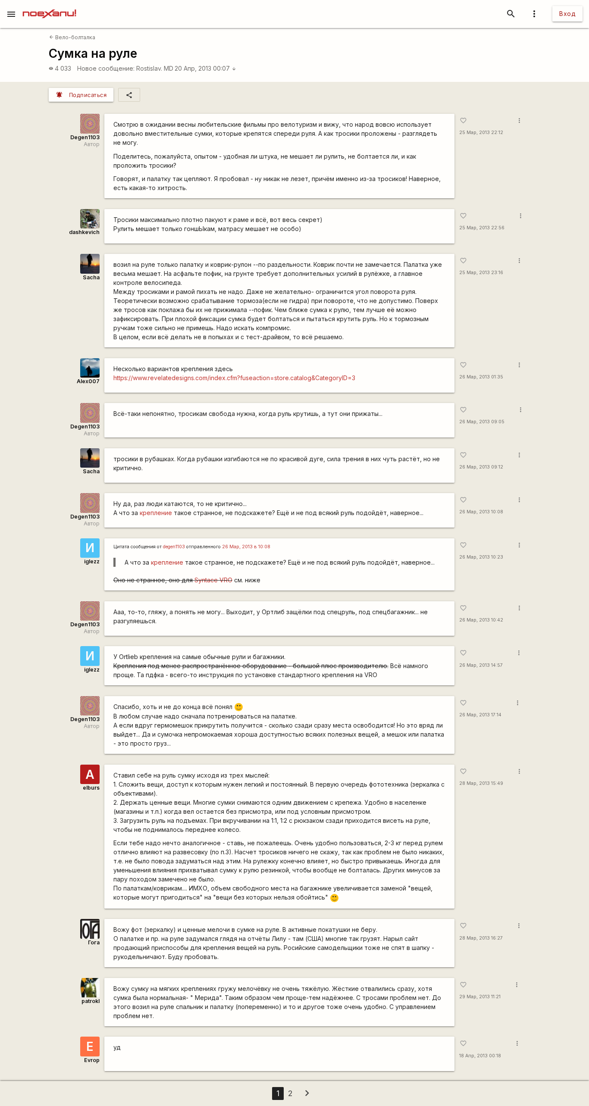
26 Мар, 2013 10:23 (481, 557)
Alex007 (88, 381)
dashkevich (84, 232)
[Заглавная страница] (49, 6)
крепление (156, 512)
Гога (94, 942)
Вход (567, 13)
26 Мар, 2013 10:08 (481, 512)
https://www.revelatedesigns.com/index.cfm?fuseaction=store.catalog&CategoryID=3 (234, 377)
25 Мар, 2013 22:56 (481, 228)
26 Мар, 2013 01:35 (481, 377)
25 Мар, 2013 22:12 (481, 132)
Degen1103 (85, 137)
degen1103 (174, 547)
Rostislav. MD (154, 68)
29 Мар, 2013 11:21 (480, 997)
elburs (91, 787)
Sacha (91, 277)
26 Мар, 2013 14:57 (481, 665)
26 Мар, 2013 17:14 (480, 715)
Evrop (92, 1060)
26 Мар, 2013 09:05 (481, 422)
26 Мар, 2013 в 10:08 (246, 547)
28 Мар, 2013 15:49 (481, 783)
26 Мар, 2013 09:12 (481, 467)
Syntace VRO (213, 580)
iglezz (92, 561)
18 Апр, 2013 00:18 (480, 1056)
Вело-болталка (72, 37)
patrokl (90, 1001)
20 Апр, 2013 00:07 (205, 68)
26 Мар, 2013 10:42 (481, 620)
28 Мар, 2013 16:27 (481, 938)
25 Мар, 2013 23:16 (481, 272)
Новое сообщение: (106, 68)
